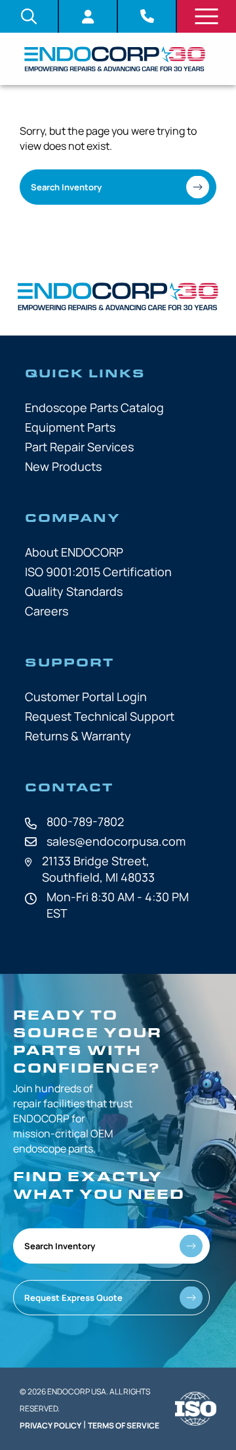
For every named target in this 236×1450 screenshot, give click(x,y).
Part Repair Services (79, 447)
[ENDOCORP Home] (114, 59)
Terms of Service (123, 1425)
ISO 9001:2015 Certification (98, 571)
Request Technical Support (99, 716)
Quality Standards (74, 591)
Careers (46, 611)
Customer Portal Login (86, 696)
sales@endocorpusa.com (116, 841)
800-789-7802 (85, 821)
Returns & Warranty (78, 736)
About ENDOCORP (74, 552)
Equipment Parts (70, 427)
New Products (63, 466)
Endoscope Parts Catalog (94, 407)
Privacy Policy (50, 1425)
